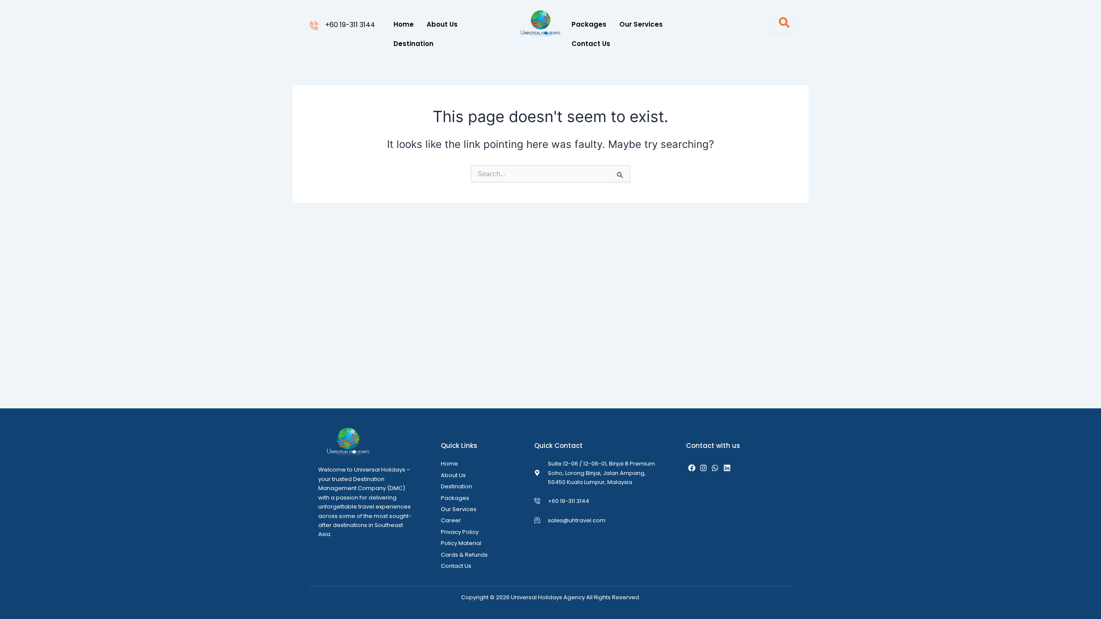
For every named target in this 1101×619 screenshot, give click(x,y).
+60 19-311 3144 (350, 25)
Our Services (641, 24)
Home (404, 24)
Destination (414, 43)
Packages (589, 24)
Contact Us (591, 43)
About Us (442, 24)
